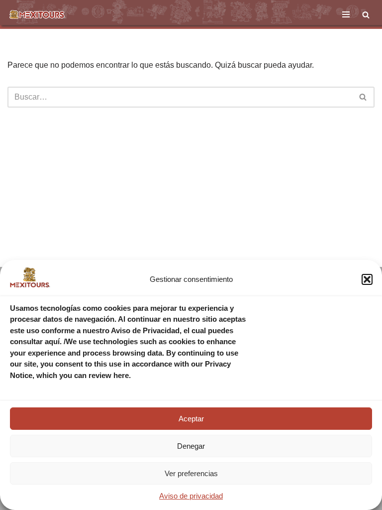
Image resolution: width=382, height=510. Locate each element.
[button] (367, 279)
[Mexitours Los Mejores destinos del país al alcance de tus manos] (37, 14)
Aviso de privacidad (191, 496)
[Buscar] (366, 14)
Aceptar (191, 418)
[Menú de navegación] (346, 14)
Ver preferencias (191, 473)
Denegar (191, 446)
